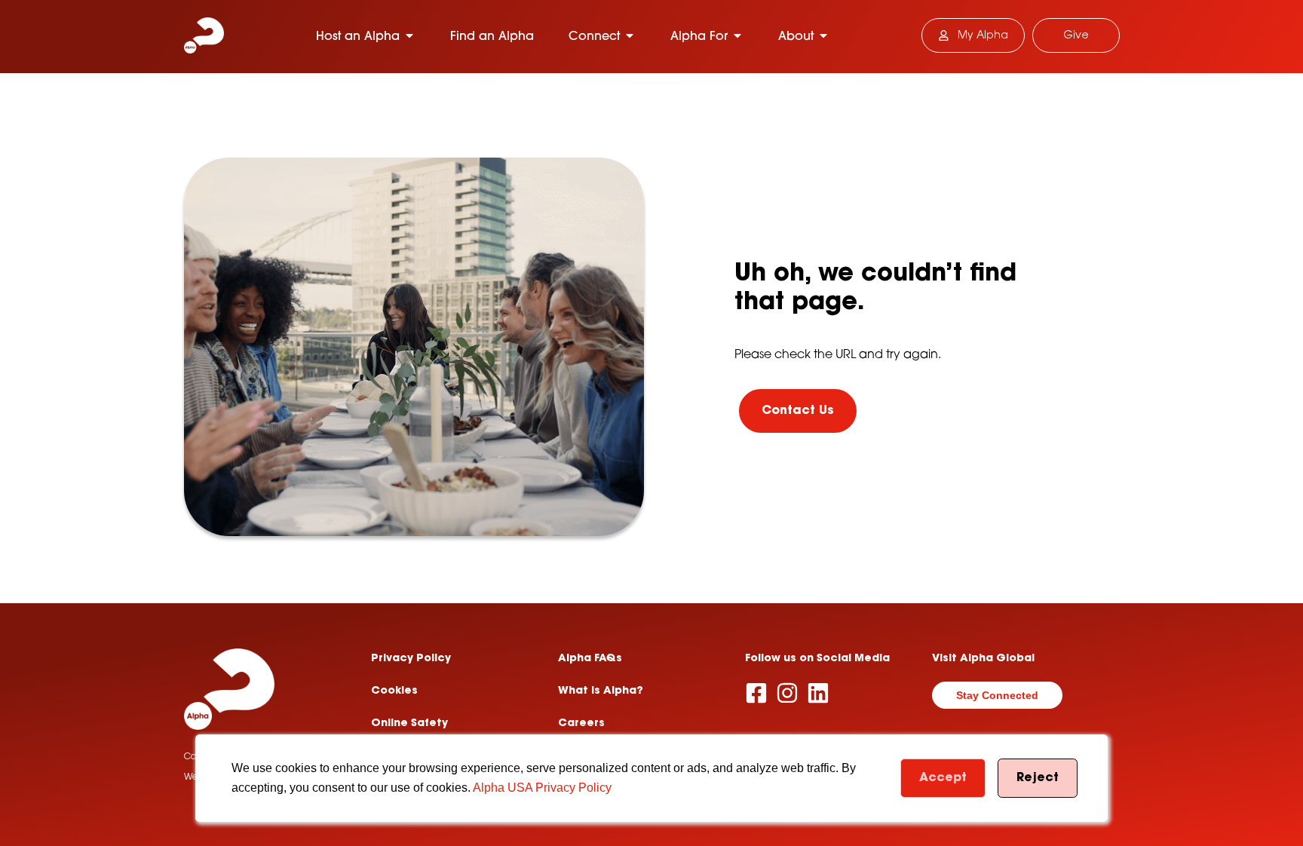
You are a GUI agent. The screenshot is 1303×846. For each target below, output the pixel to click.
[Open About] (823, 35)
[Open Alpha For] (737, 35)
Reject (1037, 778)
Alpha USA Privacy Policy (542, 787)
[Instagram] (787, 693)
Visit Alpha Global (983, 659)
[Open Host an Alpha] (409, 35)
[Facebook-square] (756, 693)
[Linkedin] (818, 693)
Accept (943, 778)
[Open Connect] (630, 35)
